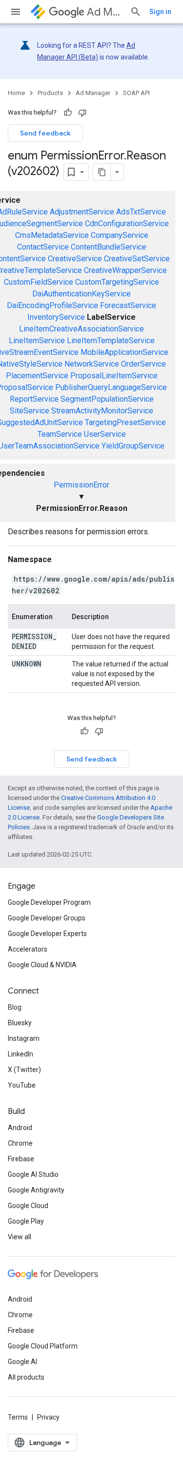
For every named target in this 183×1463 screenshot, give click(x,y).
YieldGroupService (133, 445)
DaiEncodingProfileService (52, 305)
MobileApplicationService (124, 352)
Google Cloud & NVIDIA (42, 965)
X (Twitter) (24, 1069)
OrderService (143, 364)
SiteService (29, 410)
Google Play (26, 1221)
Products (50, 93)
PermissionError (81, 484)
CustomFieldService (38, 282)
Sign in (160, 12)
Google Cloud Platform (43, 1346)
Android (20, 1127)
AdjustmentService (82, 211)
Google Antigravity (36, 1190)
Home (16, 93)
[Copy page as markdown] (102, 172)
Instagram (24, 1038)
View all (19, 1237)
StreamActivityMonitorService (102, 410)
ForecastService (128, 305)
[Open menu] (15, 11)
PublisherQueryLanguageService (111, 387)
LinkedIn (20, 1054)
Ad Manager (104, 12)
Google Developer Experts (47, 933)
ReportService (34, 399)
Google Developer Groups (46, 918)
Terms (18, 1417)
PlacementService (37, 375)
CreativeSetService (137, 258)
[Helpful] (68, 112)
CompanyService (119, 235)
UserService (105, 434)
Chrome (20, 1143)
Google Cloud (28, 1205)
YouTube (22, 1085)
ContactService (43, 247)
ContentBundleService (108, 247)
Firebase (21, 1159)
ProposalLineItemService (114, 375)
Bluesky (20, 1023)
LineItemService (37, 340)
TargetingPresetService (125, 422)
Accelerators (27, 949)
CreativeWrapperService (125, 270)
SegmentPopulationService (107, 399)
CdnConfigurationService (127, 223)
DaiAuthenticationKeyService (81, 293)
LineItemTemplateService (111, 340)
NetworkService (91, 364)
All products (26, 1377)
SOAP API (136, 93)
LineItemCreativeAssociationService (81, 328)
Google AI (22, 1361)
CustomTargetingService (117, 282)
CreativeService (75, 258)
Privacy (48, 1417)
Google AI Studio (33, 1174)
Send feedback (45, 133)
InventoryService (56, 317)
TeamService (60, 434)
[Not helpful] (82, 112)
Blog (14, 1007)
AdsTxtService (141, 211)
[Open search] (136, 12)
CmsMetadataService (52, 235)
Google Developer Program (49, 902)
